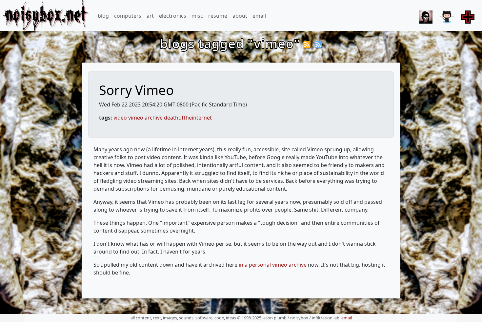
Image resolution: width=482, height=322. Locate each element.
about (239, 15)
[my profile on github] (446, 15)
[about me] (425, 15)
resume (217, 15)
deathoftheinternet (188, 117)
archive (154, 117)
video (120, 117)
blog (103, 15)
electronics (172, 15)
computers (127, 15)
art (150, 15)
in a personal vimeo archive (273, 264)
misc (197, 15)
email (259, 15)
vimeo (135, 117)
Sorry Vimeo (136, 90)
